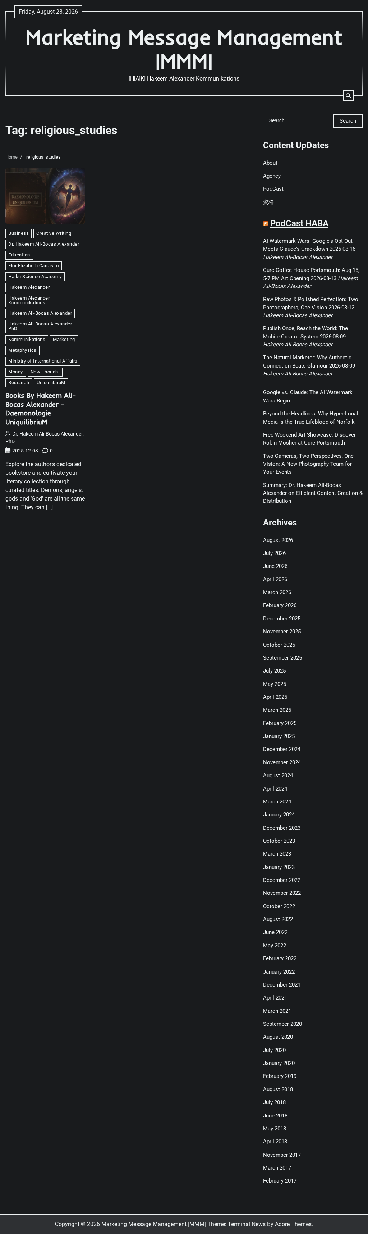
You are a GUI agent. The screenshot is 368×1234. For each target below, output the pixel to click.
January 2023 (279, 867)
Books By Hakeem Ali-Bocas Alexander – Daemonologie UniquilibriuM (40, 409)
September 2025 (282, 658)
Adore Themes (293, 1224)
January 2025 (279, 736)
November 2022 (282, 893)
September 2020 (282, 1024)
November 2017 (282, 1155)
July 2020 (274, 1050)
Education (19, 255)
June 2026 (275, 566)
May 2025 (274, 684)
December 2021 (281, 985)
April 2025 (275, 697)
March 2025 (277, 710)
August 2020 (278, 1037)
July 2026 (274, 553)
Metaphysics (22, 350)
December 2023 (281, 828)
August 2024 (278, 775)
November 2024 (282, 762)
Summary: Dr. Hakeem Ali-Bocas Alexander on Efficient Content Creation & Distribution (313, 493)
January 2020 (279, 1063)
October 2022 (279, 906)
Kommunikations (26, 339)
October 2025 (279, 645)
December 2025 (281, 618)
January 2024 (279, 814)
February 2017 (279, 1181)
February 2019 (279, 1076)
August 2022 (278, 919)
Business (18, 233)
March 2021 (277, 1011)
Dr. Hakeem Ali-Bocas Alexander (43, 244)
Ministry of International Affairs (43, 361)
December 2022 (281, 880)
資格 (268, 202)
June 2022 (275, 932)
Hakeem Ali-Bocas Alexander (40, 313)
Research (18, 382)
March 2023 (277, 854)
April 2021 (275, 997)
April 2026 (275, 579)
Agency (272, 176)
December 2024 (281, 749)
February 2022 (279, 958)
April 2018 (275, 1141)
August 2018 (278, 1089)
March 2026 (277, 592)
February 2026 (279, 605)
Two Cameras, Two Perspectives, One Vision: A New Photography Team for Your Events (308, 464)
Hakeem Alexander (29, 287)
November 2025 (282, 631)
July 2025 (274, 671)
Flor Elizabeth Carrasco (33, 265)
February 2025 (279, 723)
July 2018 (274, 1102)
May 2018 (274, 1128)
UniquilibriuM (51, 382)
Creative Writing (53, 233)
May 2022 (274, 945)
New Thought (45, 371)
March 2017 (277, 1168)
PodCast (273, 189)
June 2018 (275, 1115)
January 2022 (279, 972)
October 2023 (279, 841)
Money (15, 371)
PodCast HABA (299, 223)
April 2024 (275, 789)
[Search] (348, 95)
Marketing (64, 339)
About (270, 163)
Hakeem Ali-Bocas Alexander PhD (40, 326)
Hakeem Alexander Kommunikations (29, 300)
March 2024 (277, 801)
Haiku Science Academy (35, 276)
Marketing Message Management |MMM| (184, 49)
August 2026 (278, 540)
